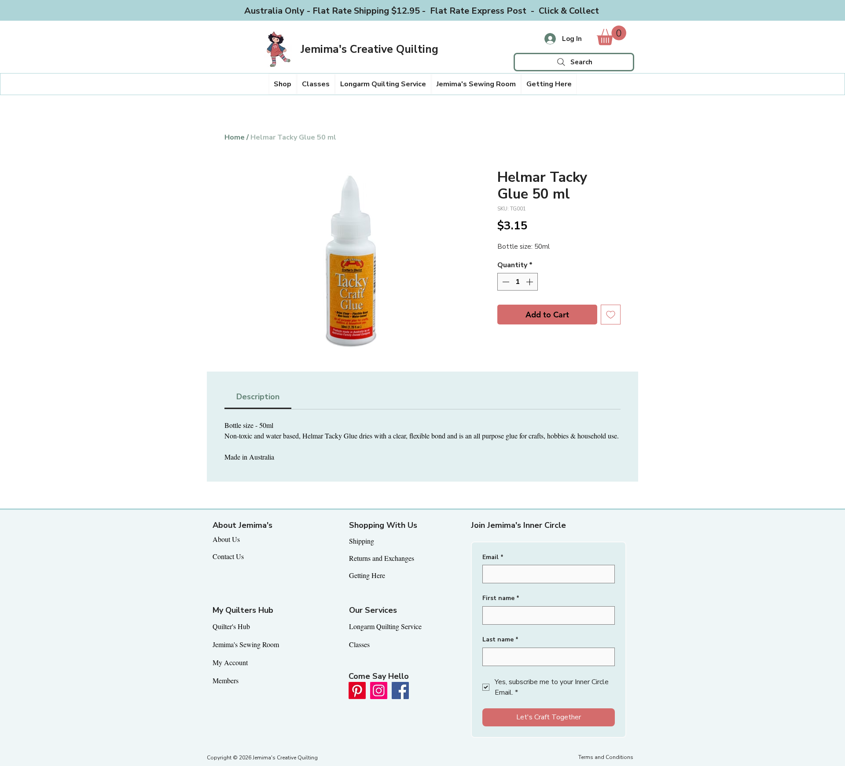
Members (226, 680)
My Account (230, 662)
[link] (611, 35)
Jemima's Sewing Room (246, 644)
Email (492, 557)
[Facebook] (400, 690)
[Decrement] (505, 281)
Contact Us (228, 556)
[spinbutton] (517, 281)
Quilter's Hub (231, 626)
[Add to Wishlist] (611, 314)
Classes (359, 644)
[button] (282, 84)
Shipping (361, 540)
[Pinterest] (357, 690)
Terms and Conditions (605, 757)
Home (234, 137)
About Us (226, 539)
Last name (500, 639)
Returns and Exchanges (381, 558)
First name (500, 598)
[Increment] (530, 281)
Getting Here (367, 575)
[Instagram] (378, 690)
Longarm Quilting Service (385, 626)
